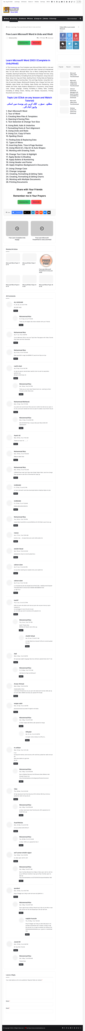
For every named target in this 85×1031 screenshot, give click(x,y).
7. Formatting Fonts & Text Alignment (23, 128)
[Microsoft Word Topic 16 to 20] (46, 279)
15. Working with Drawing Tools (20, 150)
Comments (77, 67)
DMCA (48, 1)
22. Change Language (16, 171)
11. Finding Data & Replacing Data (21, 140)
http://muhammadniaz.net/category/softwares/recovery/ (34, 778)
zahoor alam (18, 565)
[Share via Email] (49, 212)
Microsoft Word (18, 30)
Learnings (17, 1)
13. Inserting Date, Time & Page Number (24, 145)
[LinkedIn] (33, 212)
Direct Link (36, 43)
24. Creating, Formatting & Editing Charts (25, 177)
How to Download (72, 18)
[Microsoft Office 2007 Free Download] (64, 75)
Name (8, 1001)
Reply (15, 310)
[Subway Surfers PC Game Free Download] (64, 110)
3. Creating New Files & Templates (22, 116)
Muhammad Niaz (13, 38)
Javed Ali (17, 942)
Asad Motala (18, 823)
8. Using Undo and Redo (17, 131)
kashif (16, 600)
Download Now (24, 43)
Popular (61, 67)
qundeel (17, 888)
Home (7, 18)
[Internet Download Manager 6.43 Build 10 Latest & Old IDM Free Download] (64, 91)
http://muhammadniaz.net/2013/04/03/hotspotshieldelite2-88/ (35, 877)
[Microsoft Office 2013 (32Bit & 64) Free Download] (64, 83)
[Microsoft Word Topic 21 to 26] (29, 279)
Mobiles (37, 1)
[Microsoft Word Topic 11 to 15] (13, 257)
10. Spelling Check (14, 136)
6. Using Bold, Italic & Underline (20, 125)
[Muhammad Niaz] (11, 10)
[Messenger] (45, 212)
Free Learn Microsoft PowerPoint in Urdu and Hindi (46, 270)
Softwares (24, 1)
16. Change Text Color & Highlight (21, 154)
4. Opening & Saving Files (17, 119)
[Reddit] (41, 212)
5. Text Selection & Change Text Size (23, 122)
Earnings (42, 1)
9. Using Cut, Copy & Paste (18, 133)
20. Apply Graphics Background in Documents (27, 165)
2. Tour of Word (13, 114)
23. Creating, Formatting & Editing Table (24, 174)
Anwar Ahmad (19, 684)
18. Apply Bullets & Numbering (20, 159)
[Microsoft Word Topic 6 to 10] (13, 279)
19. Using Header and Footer (19, 162)
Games (31, 18)
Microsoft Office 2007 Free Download (74, 74)
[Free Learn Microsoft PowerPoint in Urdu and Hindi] (46, 260)
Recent (68, 67)
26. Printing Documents (17, 182)
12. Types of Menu (14, 142)
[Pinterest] (37, 212)
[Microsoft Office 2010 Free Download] (64, 103)
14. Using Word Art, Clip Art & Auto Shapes (25, 148)
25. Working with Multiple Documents (23, 179)
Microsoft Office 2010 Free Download (74, 102)
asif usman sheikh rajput (22, 853)
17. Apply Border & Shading (18, 157)
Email (8, 1008)
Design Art (38, 18)
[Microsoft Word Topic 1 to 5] (29, 257)
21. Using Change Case (16, 168)
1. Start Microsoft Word (16, 111)
